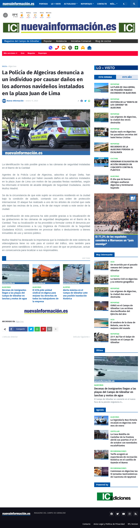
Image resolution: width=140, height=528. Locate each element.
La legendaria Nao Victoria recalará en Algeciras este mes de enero (123, 423)
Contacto (86, 524)
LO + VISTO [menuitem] (56, 4)
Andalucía (61, 41)
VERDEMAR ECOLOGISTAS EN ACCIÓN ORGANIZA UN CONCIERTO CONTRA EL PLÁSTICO (124, 165)
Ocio (22, 53)
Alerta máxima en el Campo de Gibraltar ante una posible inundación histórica (75, 294)
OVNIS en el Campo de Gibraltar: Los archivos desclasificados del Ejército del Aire (121, 309)
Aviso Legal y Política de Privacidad (109, 524)
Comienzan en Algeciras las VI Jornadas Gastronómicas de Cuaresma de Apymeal (124, 474)
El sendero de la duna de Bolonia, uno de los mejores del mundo (122, 325)
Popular (48, 41)
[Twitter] (85, 101)
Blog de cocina (103, 41)
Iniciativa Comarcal (81, 41)
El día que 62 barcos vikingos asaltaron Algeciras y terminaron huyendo (121, 183)
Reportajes (42, 53)
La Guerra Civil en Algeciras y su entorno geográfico (124, 280)
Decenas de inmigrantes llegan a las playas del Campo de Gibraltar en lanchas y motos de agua (14, 294)
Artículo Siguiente (81, 337)
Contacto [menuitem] (102, 4)
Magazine (31, 53)
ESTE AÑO (127, 77)
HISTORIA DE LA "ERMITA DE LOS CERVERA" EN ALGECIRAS (123, 105)
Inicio (4, 66)
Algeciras (12, 66)
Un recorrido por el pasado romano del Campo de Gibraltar (123, 267)
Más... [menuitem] (113, 4)
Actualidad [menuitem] (70, 4)
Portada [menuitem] (43, 4)
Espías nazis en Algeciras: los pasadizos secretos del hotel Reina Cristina (123, 134)
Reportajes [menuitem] (86, 4)
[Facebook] (82, 101)
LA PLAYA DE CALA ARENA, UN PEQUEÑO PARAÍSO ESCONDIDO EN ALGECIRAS (123, 90)
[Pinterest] (43, 329)
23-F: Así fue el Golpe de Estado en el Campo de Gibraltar (122, 339)
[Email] (49, 329)
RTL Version (133, 524)
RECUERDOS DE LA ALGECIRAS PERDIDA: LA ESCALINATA (121, 149)
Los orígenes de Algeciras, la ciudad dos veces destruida (123, 120)
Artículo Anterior (10, 337)
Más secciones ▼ (11, 53)
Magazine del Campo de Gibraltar (21, 41)
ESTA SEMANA (105, 77)
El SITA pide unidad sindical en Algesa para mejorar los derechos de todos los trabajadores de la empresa (46, 296)
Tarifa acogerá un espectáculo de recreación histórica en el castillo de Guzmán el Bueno (123, 458)
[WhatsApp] (89, 101)
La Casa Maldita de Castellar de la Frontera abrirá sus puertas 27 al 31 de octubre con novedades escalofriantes (123, 440)
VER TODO (86, 258)
